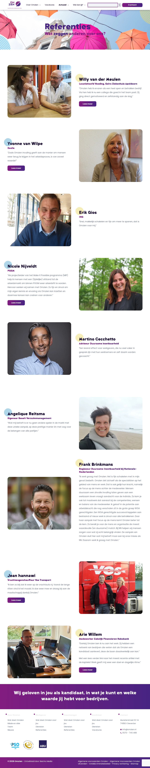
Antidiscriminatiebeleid (99, 763)
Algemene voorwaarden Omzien (93, 761)
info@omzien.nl (129, 729)
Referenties (41, 730)
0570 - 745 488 (129, 732)
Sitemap (134, 763)
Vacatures (49, 5)
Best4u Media (46, 761)
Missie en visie (14, 723)
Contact (132, 5)
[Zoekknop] (119, 5)
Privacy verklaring (120, 763)
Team (10, 726)
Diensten (40, 726)
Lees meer (88, 104)
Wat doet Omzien (16, 720)
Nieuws (11, 730)
